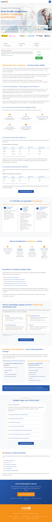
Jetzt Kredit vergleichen (25, 338)
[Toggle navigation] (50, 2)
